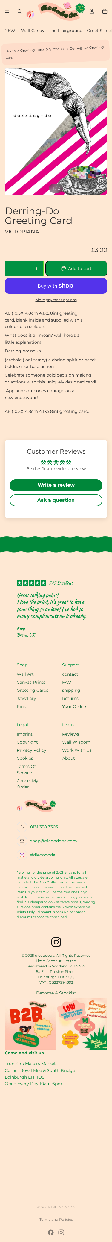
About (68, 758)
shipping (71, 690)
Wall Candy (33, 30)
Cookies (25, 758)
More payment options (56, 300)
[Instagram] (61, 1232)
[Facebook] (50, 1232)
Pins (21, 706)
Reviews (70, 734)
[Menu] (7, 11)
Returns (70, 698)
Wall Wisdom (76, 742)
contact (70, 674)
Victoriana (57, 48)
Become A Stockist (56, 993)
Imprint (25, 734)
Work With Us (77, 750)
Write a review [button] (56, 485)
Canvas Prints (31, 682)
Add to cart (80, 268)
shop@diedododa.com (53, 841)
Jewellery (26, 698)
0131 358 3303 (44, 826)
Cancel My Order (27, 784)
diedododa (63, 1207)
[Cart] (104, 11)
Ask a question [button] (56, 500)
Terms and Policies (56, 1219)
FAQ (66, 682)
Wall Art (25, 674)
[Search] (19, 11)
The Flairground (65, 30)
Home (10, 51)
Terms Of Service (26, 769)
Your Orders (74, 706)
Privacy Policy (31, 750)
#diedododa (42, 855)
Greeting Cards (32, 50)
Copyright (27, 742)
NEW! (10, 30)
